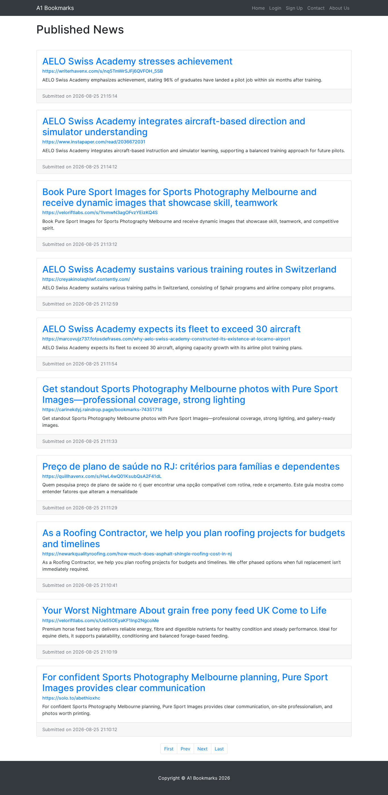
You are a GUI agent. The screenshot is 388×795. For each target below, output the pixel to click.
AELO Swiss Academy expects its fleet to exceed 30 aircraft (171, 328)
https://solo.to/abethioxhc (71, 698)
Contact (316, 8)
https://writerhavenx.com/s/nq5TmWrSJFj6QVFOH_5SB (102, 71)
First (169, 749)
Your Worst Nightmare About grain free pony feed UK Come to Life (184, 610)
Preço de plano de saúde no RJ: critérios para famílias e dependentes (191, 466)
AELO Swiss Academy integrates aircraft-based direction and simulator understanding (173, 126)
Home (258, 8)
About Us (339, 8)
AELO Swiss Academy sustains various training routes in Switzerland (189, 269)
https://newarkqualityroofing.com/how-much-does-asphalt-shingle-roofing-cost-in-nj (137, 553)
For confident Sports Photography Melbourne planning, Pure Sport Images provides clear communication (185, 682)
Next (202, 749)
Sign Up (294, 8)
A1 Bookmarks (55, 8)
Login (275, 8)
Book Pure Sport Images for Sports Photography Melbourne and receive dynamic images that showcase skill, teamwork (179, 197)
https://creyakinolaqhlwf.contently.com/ (86, 279)
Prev (185, 749)
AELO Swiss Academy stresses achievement (137, 61)
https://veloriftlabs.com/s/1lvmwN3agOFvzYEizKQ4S (100, 212)
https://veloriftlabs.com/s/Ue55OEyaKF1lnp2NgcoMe (100, 620)
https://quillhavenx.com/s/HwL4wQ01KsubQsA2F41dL (102, 476)
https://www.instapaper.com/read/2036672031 (93, 142)
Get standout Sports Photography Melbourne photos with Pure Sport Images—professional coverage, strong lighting (190, 394)
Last (219, 749)
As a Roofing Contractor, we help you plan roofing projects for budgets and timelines (193, 538)
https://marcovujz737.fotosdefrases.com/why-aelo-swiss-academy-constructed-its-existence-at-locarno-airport (166, 339)
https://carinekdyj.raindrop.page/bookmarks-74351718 (102, 409)
